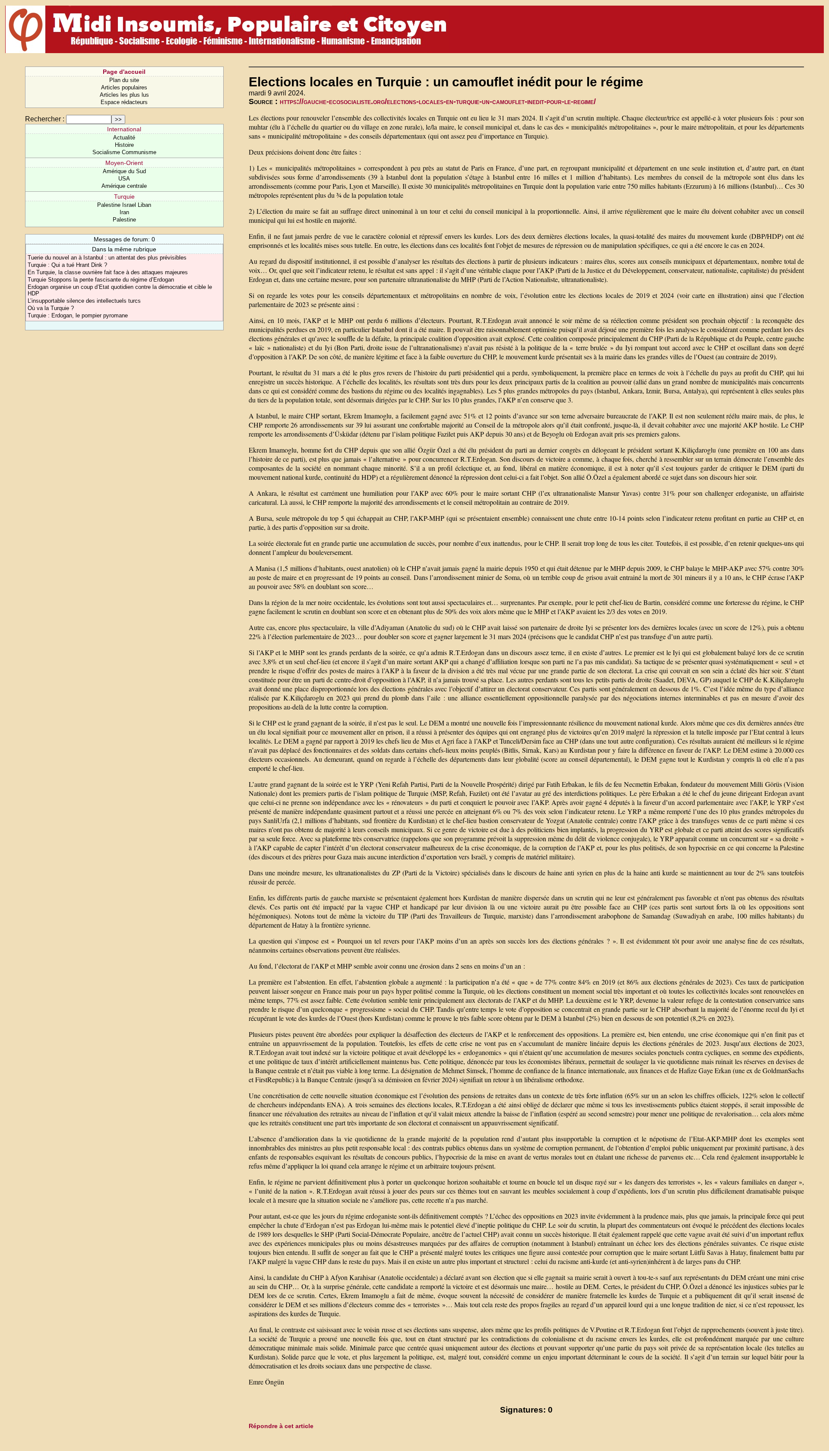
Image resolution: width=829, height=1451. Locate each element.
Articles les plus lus (124, 95)
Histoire (124, 145)
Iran (124, 212)
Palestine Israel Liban (124, 205)
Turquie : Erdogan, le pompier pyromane (78, 315)
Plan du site (124, 80)
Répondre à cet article (281, 1425)
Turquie (124, 196)
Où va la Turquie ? (51, 308)
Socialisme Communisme (124, 152)
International (124, 129)
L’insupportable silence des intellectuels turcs (84, 301)
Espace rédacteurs (124, 102)
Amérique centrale (124, 186)
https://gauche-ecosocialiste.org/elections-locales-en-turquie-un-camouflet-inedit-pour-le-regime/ (438, 101)
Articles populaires (124, 87)
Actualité (124, 137)
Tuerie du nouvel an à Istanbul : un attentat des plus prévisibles (107, 257)
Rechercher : (44, 119)
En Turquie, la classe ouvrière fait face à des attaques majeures (108, 272)
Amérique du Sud (124, 171)
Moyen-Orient (124, 162)
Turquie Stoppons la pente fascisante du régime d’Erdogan (101, 279)
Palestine (124, 219)
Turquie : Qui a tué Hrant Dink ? (67, 265)
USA (124, 178)
